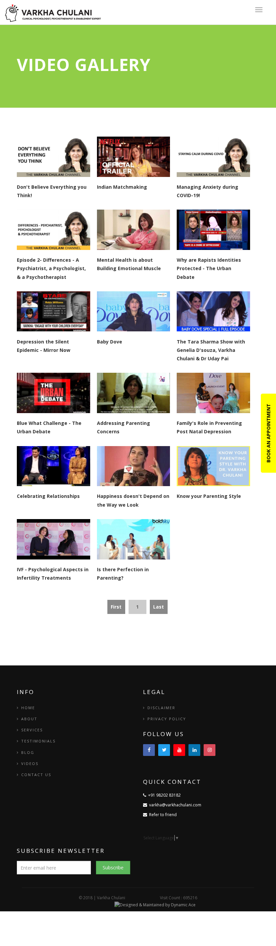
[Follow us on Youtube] (179, 750)
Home (28, 707)
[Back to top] (256, 926)
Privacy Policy (166, 718)
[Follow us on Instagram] (209, 750)
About (29, 718)
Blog (27, 752)
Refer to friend (162, 814)
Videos (29, 763)
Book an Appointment (268, 433)
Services (32, 729)
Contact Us (36, 774)
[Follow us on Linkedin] (194, 750)
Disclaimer (161, 707)
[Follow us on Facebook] (149, 750)
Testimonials (38, 740)
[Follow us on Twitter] (164, 750)
